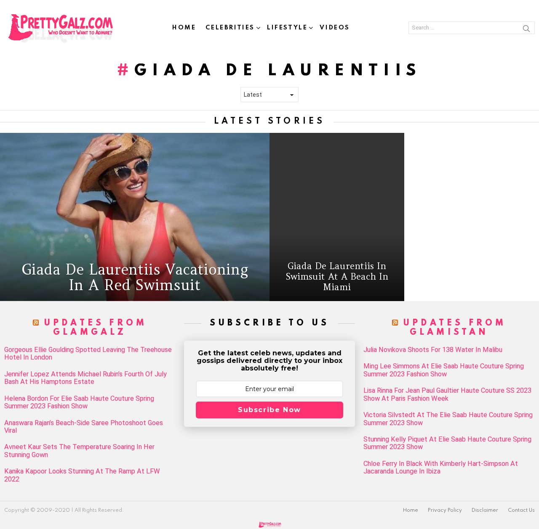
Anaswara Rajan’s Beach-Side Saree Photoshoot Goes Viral (83, 426)
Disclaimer (485, 510)
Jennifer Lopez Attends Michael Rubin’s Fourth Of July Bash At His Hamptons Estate (85, 378)
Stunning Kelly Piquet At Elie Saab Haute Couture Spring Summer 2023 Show (447, 443)
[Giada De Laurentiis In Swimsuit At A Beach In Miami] (337, 217)
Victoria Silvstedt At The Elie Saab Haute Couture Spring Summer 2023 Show (448, 418)
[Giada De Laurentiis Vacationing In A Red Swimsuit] (135, 217)
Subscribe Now (269, 410)
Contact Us (521, 510)
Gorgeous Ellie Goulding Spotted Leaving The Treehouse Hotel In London (88, 353)
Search (526, 29)
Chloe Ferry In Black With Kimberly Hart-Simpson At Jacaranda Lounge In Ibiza (440, 467)
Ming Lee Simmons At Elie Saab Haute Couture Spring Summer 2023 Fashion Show (443, 370)
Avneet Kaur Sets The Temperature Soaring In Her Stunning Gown (79, 450)
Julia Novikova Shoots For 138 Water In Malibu (432, 350)
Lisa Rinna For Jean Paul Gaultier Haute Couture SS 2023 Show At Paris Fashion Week (447, 394)
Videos (335, 28)
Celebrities (230, 28)
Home (184, 28)
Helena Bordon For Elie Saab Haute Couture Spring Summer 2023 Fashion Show (79, 402)
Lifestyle (287, 28)
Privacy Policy (445, 510)
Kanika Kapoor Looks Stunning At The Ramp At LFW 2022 (82, 475)
